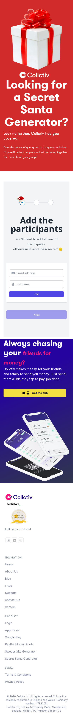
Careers (10, 607)
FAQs (8, 585)
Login (8, 623)
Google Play (13, 637)
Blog (8, 578)
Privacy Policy (14, 681)
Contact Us (12, 600)
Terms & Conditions (18, 674)
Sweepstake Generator (20, 651)
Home (9, 564)
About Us (11, 571)
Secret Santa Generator (21, 658)
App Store (12, 630)
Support (10, 593)
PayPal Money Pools (19, 644)
